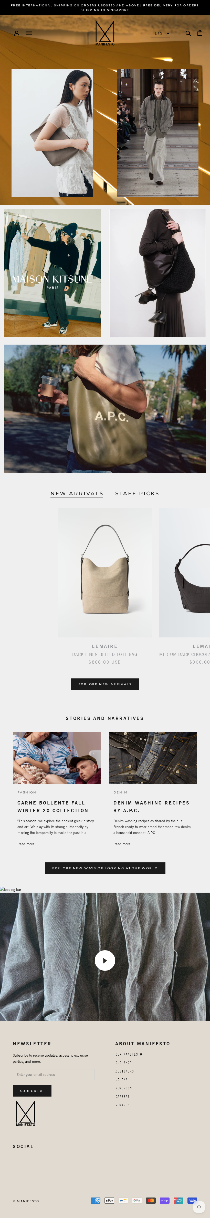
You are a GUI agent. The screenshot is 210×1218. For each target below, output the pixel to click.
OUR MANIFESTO (128, 1055)
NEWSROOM (123, 1089)
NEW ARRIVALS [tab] (77, 493)
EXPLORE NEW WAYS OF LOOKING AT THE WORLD (105, 868)
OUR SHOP (123, 1063)
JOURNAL (122, 1080)
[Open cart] (199, 33)
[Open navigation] (29, 33)
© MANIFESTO (26, 1201)
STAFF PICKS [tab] (137, 493)
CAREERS (122, 1097)
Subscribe (32, 1091)
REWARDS (122, 1106)
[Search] (188, 33)
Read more (25, 844)
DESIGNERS (124, 1072)
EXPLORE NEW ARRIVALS (105, 684)
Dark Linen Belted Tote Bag (105, 654)
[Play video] (105, 960)
